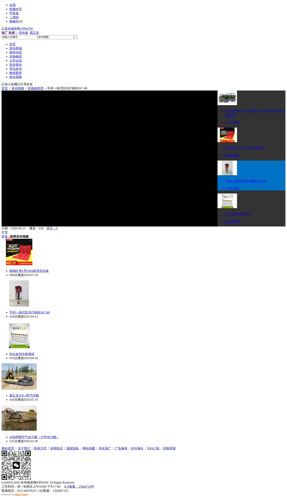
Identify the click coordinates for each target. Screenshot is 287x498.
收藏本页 (15, 9)
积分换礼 (137, 448)
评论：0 (51, 228)
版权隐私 (72, 448)
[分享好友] (25, 84)
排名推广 (105, 448)
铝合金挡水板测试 (21, 354)
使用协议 (56, 448)
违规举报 (169, 448)
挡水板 (23, 32)
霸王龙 (34, 32)
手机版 (14, 13)
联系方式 (40, 448)
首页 (5, 88)
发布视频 (18, 88)
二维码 (14, 17)
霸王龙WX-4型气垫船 (24, 395)
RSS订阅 (153, 448)
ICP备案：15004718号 (79, 486)
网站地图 (89, 448)
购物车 (14, 21)
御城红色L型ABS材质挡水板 (29, 271)
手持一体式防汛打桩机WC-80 (29, 312)
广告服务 (121, 448)
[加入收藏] (9, 84)
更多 (6, 236)
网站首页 (8, 448)
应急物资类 (35, 88)
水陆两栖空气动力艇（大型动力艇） (34, 437)
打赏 (5, 232)
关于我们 (24, 448)
